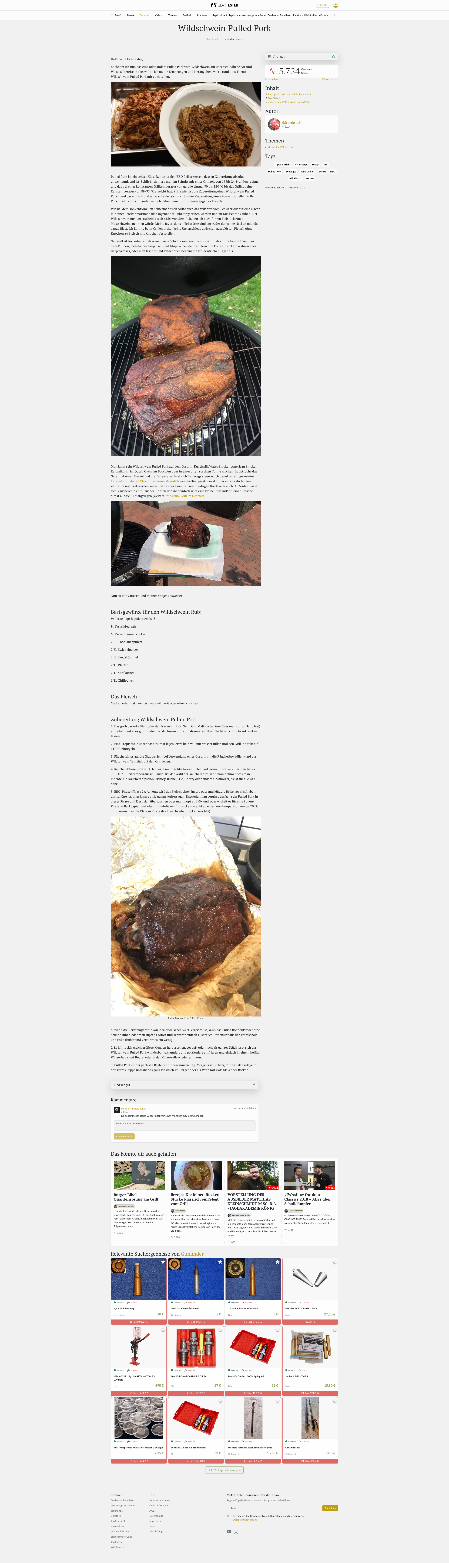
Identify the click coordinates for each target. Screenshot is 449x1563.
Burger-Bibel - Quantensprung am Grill (136, 1197)
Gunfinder (192, 1253)
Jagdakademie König (241, 1215)
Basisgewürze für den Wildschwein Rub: (289, 94)
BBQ (332, 171)
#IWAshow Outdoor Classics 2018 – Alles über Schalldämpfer (307, 1199)
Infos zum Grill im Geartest (185, 496)
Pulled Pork (274, 171)
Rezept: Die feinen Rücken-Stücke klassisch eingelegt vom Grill (196, 1199)
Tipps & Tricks (283, 164)
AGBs (152, 1510)
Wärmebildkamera (121, 1531)
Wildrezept (301, 164)
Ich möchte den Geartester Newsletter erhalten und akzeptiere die (268, 1517)
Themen (172, 15)
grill (326, 164)
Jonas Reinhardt (296, 1210)
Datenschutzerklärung (245, 1519)
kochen (310, 178)
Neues (130, 15)
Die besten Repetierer (279, 15)
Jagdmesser (117, 1541)
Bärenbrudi (212, 39)
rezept (315, 164)
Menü (118, 15)
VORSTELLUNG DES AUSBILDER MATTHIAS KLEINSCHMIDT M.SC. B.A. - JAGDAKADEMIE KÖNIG (252, 1201)
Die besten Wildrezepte (280, 146)
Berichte (144, 15)
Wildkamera (117, 1546)
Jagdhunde (234, 15)
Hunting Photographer (133, 1108)
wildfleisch (295, 178)
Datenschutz (156, 1515)
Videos (158, 15)
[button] (335, 5)
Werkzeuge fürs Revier (254, 15)
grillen (322, 171)
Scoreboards (274, 79)
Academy (202, 15)
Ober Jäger (180, 1210)
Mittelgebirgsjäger (126, 1206)
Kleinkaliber (311, 15)
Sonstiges (291, 171)
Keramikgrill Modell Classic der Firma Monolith (145, 481)
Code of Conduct (158, 1505)
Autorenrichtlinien (159, 1500)
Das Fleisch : (275, 98)
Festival (187, 15)
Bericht (323, 5)
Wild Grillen (307, 171)
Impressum (155, 1520)
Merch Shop (156, 1531)
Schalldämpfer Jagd (121, 1536)
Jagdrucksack (220, 15)
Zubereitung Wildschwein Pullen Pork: (289, 101)
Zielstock (298, 15)
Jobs (151, 1526)
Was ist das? (331, 79)
